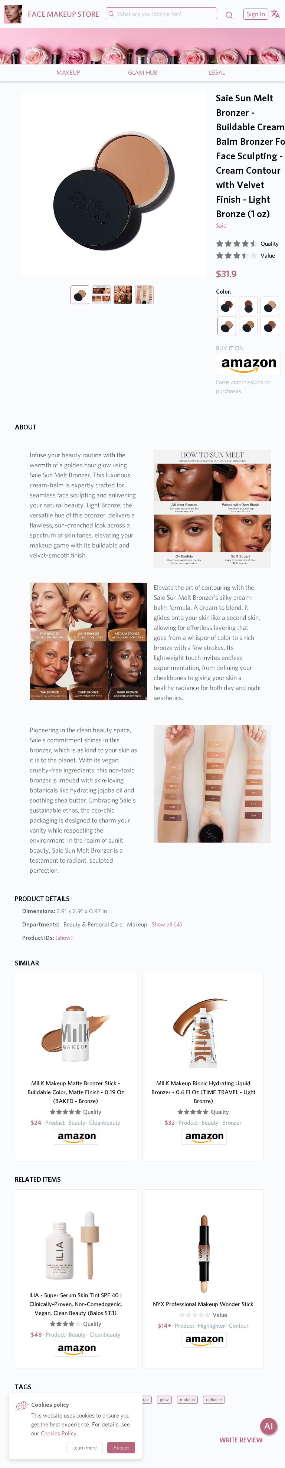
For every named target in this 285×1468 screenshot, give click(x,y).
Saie (221, 225)
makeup (187, 1399)
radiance (214, 1399)
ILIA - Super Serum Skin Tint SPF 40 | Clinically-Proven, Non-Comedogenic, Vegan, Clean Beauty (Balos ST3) (75, 1304)
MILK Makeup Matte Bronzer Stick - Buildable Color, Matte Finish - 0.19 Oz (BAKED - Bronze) (75, 1092)
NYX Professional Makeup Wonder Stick (203, 1304)
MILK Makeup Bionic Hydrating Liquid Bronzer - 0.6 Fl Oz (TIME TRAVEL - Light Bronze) (203, 1092)
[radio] (219, 244)
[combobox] (161, 14)
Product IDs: (47, 938)
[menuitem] (254, 14)
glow (164, 1399)
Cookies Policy (58, 1433)
